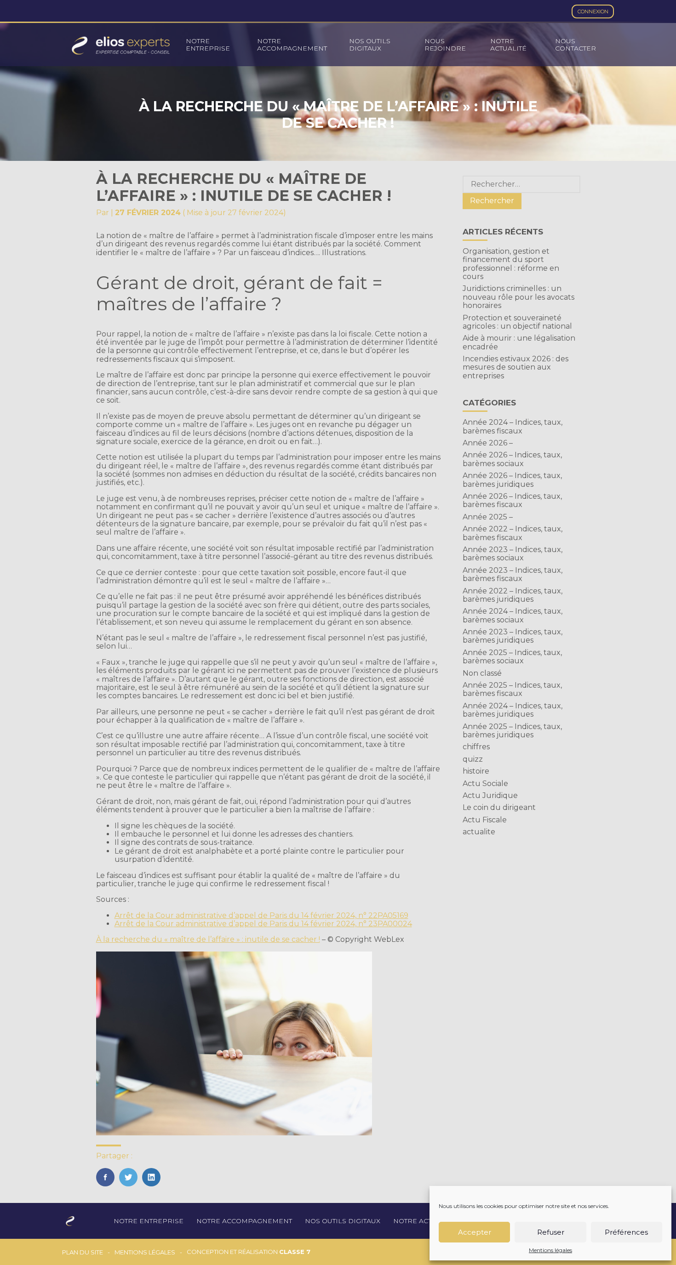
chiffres (476, 746)
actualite (479, 831)
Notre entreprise (208, 44)
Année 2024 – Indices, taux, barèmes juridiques (512, 709)
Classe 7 (294, 1251)
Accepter (474, 1232)
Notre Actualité (508, 44)
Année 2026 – (488, 443)
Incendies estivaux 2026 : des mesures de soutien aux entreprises (515, 367)
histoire (476, 771)
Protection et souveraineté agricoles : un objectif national (517, 321)
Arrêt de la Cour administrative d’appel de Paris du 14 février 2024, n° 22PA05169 (261, 915)
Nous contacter (575, 44)
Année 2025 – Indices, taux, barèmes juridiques (512, 730)
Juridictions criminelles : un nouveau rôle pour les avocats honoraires (518, 297)
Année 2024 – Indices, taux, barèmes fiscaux (512, 426)
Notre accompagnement (292, 44)
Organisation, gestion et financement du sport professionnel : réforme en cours (511, 264)
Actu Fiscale (485, 819)
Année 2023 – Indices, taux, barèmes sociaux (512, 553)
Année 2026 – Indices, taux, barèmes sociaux (512, 458)
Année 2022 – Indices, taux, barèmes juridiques (512, 595)
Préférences (626, 1232)
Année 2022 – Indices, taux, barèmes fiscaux (512, 532)
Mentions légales (550, 1250)
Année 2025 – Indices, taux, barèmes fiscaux (512, 689)
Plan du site (82, 1252)
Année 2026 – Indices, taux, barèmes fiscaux (512, 500)
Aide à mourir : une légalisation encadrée (519, 342)
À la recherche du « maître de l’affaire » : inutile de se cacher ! (208, 939)
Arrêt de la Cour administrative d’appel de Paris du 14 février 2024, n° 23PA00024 (263, 923)
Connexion (593, 11)
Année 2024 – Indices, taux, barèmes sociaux (512, 615)
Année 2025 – (488, 517)
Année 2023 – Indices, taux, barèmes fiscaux (512, 574)
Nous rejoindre (445, 44)
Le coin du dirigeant (499, 807)
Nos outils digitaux (369, 44)
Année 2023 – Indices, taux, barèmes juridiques (512, 635)
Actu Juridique (490, 795)
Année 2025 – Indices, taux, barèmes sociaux (512, 656)
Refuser (550, 1232)
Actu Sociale (485, 783)
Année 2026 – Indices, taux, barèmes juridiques (512, 479)
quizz (473, 759)
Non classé (482, 673)
